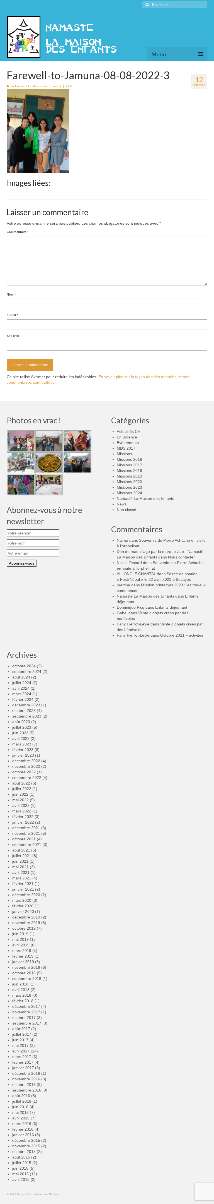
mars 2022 (21, 811)
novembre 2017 (26, 1012)
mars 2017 (21, 1056)
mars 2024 (21, 694)
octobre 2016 (24, 1084)
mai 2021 (20, 867)
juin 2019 (20, 934)
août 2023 (21, 721)
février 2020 (22, 906)
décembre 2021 (26, 828)
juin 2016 (20, 1107)
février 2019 (22, 956)
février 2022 (22, 816)
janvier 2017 (23, 1068)
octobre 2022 (24, 772)
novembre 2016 (26, 1079)
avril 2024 (21, 688)
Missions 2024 (129, 493)
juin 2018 (20, 984)
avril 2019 (21, 945)
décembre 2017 (26, 1006)
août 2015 (21, 1157)
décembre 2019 (26, 917)
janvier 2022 (23, 822)
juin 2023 (20, 733)
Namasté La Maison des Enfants (37, 86)
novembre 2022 (26, 766)
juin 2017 (20, 1040)
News (122, 504)
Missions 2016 (129, 459)
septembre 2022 (26, 777)
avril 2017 (21, 1051)
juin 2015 (20, 1168)
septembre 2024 (26, 671)
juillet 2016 (21, 1101)
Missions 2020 (129, 481)
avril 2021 (21, 872)
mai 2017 (20, 1045)
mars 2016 (21, 1123)
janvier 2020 (23, 911)
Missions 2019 (129, 476)
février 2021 (22, 883)
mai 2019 (20, 939)
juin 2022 (20, 794)
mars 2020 (21, 900)
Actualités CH (128, 431)
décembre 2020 (26, 895)
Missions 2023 (129, 487)
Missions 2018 (129, 470)
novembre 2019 (26, 922)
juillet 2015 (21, 1162)
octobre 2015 (24, 1151)
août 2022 (21, 783)
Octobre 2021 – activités (181, 635)
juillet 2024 (21, 682)
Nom (11, 294)
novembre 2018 (26, 967)
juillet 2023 (21, 727)
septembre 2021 (26, 844)
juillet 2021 (21, 855)
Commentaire (17, 232)
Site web (13, 335)
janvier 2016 (23, 1135)
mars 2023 (21, 744)
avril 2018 (21, 989)
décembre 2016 (26, 1073)
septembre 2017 (26, 1023)
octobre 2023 (24, 710)
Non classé (126, 509)
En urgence (127, 437)
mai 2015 (20, 1174)
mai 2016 (20, 1112)
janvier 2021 (23, 889)
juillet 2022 (21, 788)
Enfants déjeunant (171, 607)
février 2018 (22, 1001)
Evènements (128, 442)
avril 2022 (21, 805)
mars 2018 (21, 995)
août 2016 (21, 1095)
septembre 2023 (26, 716)
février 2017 (22, 1062)
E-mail (12, 315)
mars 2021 (21, 878)
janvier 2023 (23, 755)
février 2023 (22, 749)
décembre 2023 (26, 705)
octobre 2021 (24, 839)
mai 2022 (20, 800)
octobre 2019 (24, 928)
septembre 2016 (26, 1090)
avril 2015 (21, 1179)
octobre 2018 (24, 973)
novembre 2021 (26, 833)
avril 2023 (21, 738)
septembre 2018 (26, 978)
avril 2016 (21, 1118)
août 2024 (21, 677)
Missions (124, 454)
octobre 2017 (24, 1017)
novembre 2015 (26, 1146)
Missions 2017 (129, 465)
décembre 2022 (26, 761)
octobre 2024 (24, 666)
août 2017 (21, 1028)
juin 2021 (20, 861)
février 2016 (22, 1129)
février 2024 (22, 699)
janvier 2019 (23, 962)
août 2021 (21, 850)
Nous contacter (181, 557)
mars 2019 (21, 950)
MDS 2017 (126, 448)
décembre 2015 (26, 1140)
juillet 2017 (21, 1034)
